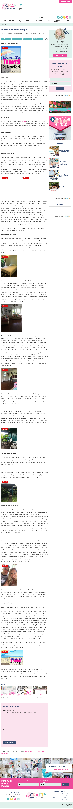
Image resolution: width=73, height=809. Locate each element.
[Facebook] (61, 17)
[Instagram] (64, 17)
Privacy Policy (47, 805)
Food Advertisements (58, 95)
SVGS (49, 20)
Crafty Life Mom (11, 6)
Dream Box (65, 800)
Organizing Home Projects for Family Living (64, 175)
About (28, 805)
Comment (6, 716)
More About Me (60, 55)
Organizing (54, 800)
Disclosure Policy (38, 805)
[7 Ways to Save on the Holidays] (40, 690)
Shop (68, 20)
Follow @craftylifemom (60, 769)
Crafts (12, 20)
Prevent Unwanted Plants (63, 187)
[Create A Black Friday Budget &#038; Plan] (24, 690)
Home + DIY (65, 794)
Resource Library (57, 21)
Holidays (29, 20)
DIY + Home (19, 21)
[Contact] (70, 17)
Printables (40, 20)
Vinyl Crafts (65, 798)
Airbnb (24, 121)
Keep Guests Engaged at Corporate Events (64, 151)
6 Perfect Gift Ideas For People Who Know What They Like (64, 163)
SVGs (54, 798)
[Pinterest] (67, 17)
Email (5, 736)
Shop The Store (66, 1)
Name (5, 729)
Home (5, 20)
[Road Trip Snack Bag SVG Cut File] (8, 690)
